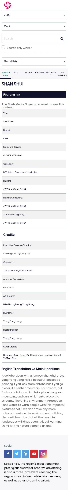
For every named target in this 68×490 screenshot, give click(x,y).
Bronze (39, 72)
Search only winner (19, 48)
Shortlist (51, 74)
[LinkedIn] (25, 454)
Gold (17, 72)
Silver (28, 72)
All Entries (62, 74)
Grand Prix (6, 74)
